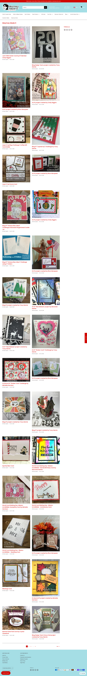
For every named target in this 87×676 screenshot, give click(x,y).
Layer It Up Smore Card (9, 184)
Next (57, 646)
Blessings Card (7, 589)
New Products (27, 14)
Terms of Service (5, 658)
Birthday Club (5, 660)
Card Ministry (5, 662)
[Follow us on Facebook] (65, 30)
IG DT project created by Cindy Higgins (44, 102)
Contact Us (22, 655)
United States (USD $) (7, 668)
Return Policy (22, 660)
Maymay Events (14, 17)
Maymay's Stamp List (59, 14)
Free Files (49, 14)
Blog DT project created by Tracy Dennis (15, 305)
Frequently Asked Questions (25, 657)
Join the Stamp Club (74, 14)
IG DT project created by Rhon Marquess (15, 109)
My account (67, 7)
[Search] (45, 7)
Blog (66, 14)
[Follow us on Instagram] (67, 30)
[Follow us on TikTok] (71, 30)
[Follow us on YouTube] (69, 30)
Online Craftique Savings (18, 14)
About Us (4, 655)
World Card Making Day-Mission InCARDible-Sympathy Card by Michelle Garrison (15, 507)
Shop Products (35, 14)
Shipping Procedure (24, 658)
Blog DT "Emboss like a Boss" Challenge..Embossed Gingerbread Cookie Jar (15, 227)
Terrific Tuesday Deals (6, 14)
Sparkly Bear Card (8, 466)
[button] (86, 338)
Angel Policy (22, 662)
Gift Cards (43, 14)
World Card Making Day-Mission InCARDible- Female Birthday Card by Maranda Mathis (44, 467)
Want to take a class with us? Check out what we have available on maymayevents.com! (43, 1)
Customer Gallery (5, 17)
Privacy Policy (5, 657)
